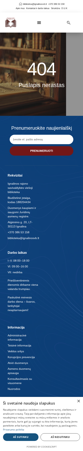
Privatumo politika (13, 429)
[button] (39, 23)
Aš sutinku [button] (20, 437)
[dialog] (41, 424)
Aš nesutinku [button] (60, 437)
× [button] (78, 401)
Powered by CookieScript (42, 446)
